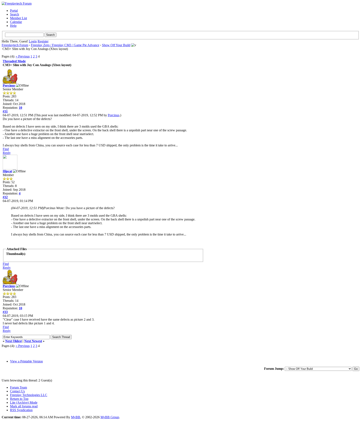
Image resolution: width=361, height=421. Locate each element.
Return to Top (19, 399)
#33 (5, 312)
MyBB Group (109, 417)
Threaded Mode (14, 61)
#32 (5, 197)
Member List (18, 18)
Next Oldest (13, 341)
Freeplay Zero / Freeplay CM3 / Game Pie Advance (65, 45)
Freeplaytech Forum (15, 45)
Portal (14, 10)
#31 (5, 111)
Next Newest (33, 341)
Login (33, 41)
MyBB (75, 417)
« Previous (23, 56)
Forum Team (18, 387)
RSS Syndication (21, 410)
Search (14, 14)
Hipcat (7, 171)
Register (43, 41)
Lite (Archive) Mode (23, 402)
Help (13, 25)
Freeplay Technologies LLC (28, 395)
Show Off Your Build (116, 45)
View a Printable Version (26, 361)
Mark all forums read (24, 406)
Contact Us (17, 391)
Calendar (16, 22)
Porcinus (9, 85)
